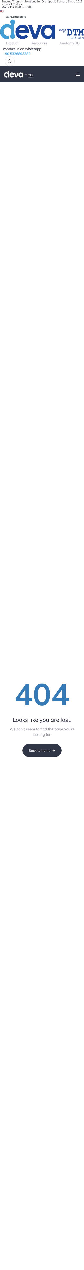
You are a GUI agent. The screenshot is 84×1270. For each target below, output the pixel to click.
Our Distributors (16, 16)
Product (12, 43)
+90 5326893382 (16, 54)
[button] (8, 11)
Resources (39, 43)
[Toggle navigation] (67, 74)
